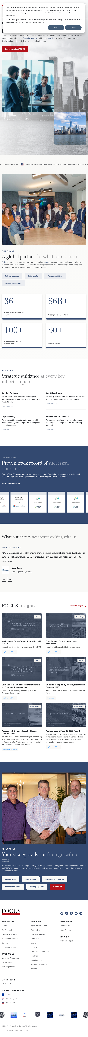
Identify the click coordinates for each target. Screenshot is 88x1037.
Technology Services (39, 965)
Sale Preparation (8, 967)
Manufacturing (36, 960)
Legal (26, 1031)
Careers (5, 943)
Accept (56, 27)
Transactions (65, 926)
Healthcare (35, 956)
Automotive (35, 930)
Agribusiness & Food (39, 926)
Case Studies (65, 930)
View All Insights (66, 941)
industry (51, 38)
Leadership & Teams (9, 934)
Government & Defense (40, 952)
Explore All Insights (76, 606)
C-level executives (30, 38)
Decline (73, 27)
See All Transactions (9, 483)
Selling (4, 262)
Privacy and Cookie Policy (14, 1031)
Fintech (34, 947)
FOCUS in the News (9, 947)
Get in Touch (6, 984)
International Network (10, 939)
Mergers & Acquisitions (10, 958)
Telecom (34, 969)
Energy (33, 943)
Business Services (38, 934)
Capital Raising (8, 962)
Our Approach (7, 930)
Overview (5, 926)
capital (45, 262)
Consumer (35, 939)
